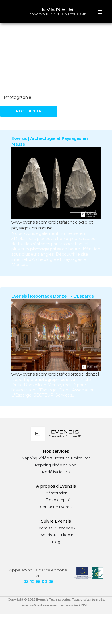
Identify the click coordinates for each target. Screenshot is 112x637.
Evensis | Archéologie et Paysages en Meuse (49, 141)
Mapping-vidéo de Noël (56, 465)
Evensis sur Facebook (56, 528)
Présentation (56, 493)
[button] (100, 11)
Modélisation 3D (56, 472)
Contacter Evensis (56, 507)
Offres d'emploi (56, 500)
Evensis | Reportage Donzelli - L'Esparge (52, 296)
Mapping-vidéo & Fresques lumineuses (56, 458)
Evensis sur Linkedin (56, 535)
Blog (56, 542)
